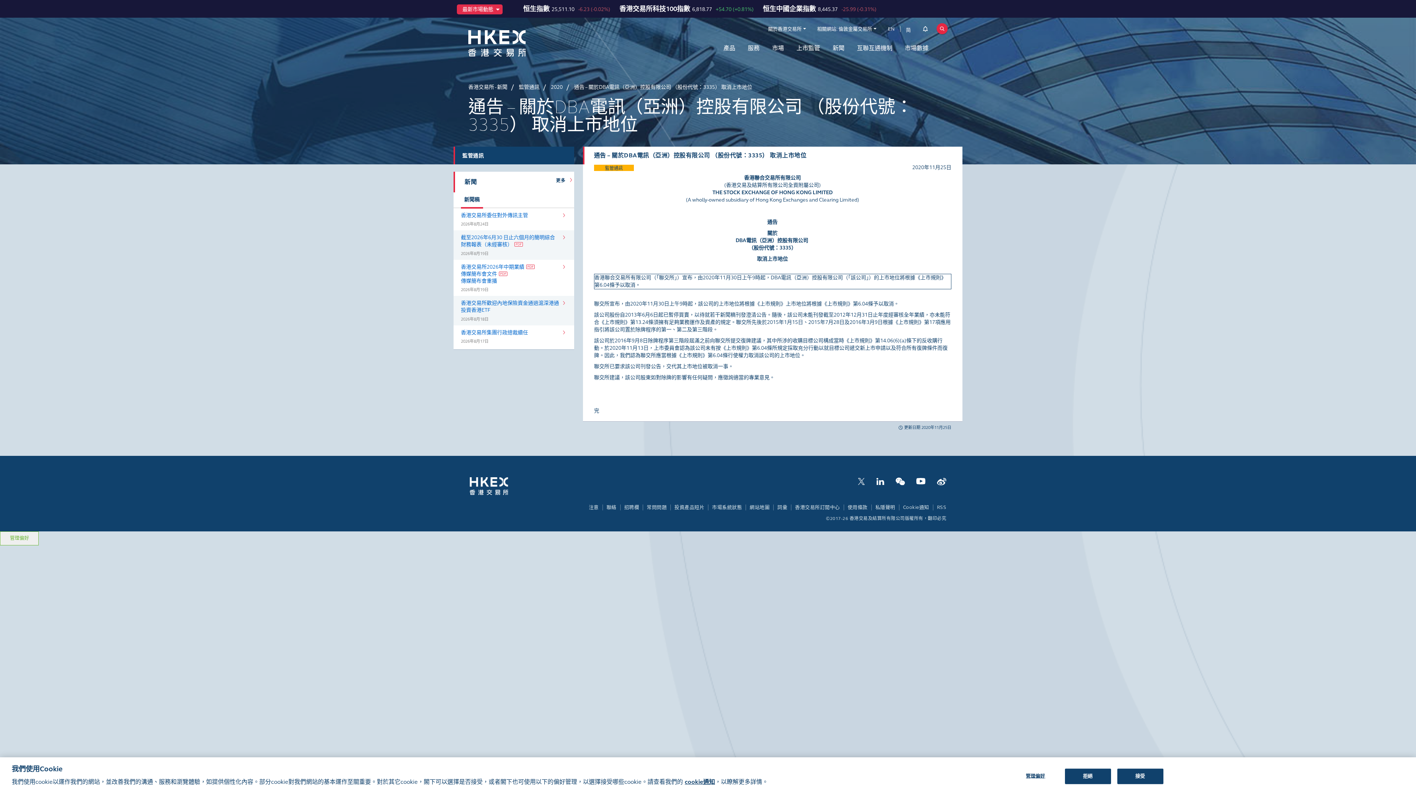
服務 (754, 48)
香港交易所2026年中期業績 (492, 267)
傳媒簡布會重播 (479, 281)
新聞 (838, 48)
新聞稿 (472, 199)
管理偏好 (19, 538)
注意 (594, 507)
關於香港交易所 (785, 29)
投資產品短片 (689, 507)
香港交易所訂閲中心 (817, 507)
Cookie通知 (916, 507)
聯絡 (612, 507)
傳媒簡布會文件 (479, 274)
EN (891, 29)
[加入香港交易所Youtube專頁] (921, 480)
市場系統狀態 (727, 507)
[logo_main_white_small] (498, 485)
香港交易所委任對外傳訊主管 (494, 215)
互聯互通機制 (874, 48)
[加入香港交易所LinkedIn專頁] (880, 480)
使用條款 (858, 507)
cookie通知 (700, 781)
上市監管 (808, 48)
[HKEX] (516, 43)
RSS (942, 507)
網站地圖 (760, 507)
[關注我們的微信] (900, 480)
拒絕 (1088, 776)
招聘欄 (631, 507)
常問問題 (657, 507)
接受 (1140, 776)
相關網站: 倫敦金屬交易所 (844, 29)
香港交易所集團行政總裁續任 (494, 332)
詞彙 (782, 507)
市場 (778, 48)
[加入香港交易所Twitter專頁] (861, 480)
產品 (729, 48)
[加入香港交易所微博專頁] (941, 480)
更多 (562, 180)
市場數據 (917, 48)
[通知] (925, 30)
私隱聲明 (885, 507)
